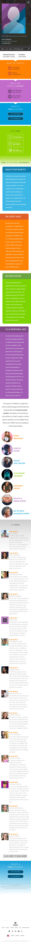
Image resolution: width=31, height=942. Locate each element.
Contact (12, 927)
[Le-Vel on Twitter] (12, 931)
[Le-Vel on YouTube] (18, 931)
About (16, 927)
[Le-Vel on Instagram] (15, 931)
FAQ (20, 927)
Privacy (7, 927)
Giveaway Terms (25, 927)
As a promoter (15, 118)
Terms (3, 927)
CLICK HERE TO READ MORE (15, 856)
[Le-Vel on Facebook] (9, 931)
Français (22, 935)
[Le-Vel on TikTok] (22, 931)
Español (17, 935)
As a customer (15, 114)
